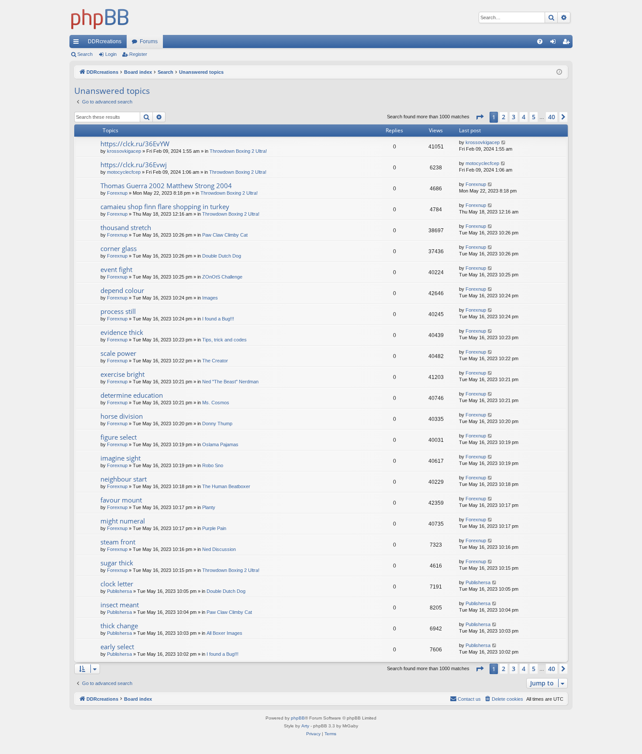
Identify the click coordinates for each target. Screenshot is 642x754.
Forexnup (117, 193)
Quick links (78, 43)
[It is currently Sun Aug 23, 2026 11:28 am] (559, 72)
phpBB (298, 718)
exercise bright (122, 374)
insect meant (119, 604)
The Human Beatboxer (226, 486)
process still (118, 311)
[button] (479, 117)
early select (117, 646)
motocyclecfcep (124, 172)
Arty (305, 725)
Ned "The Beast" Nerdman (230, 381)
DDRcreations (104, 41)
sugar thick (116, 562)
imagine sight (120, 458)
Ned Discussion (219, 549)
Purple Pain (214, 528)
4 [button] (523, 117)
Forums (149, 41)
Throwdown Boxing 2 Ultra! (238, 151)
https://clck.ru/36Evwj (133, 164)
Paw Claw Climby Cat (225, 235)
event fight (116, 269)
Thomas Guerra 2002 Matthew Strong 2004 (166, 185)
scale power (118, 353)
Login (111, 54)
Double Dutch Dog (221, 255)
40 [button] (551, 117)
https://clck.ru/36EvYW (134, 143)
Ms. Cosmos (215, 402)
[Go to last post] (504, 142)
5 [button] (533, 117)
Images (210, 297)
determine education (131, 395)
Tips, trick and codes (224, 339)
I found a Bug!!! (218, 318)
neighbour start (123, 479)
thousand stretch (125, 227)
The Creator (215, 360)
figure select (118, 437)
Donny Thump (217, 423)
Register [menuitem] (568, 43)
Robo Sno (212, 465)
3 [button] (513, 117)
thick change (119, 625)
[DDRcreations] (100, 17)
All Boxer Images (224, 633)
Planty (208, 507)
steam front (117, 541)
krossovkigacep (124, 151)
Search (85, 54)
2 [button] (503, 117)
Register (138, 54)
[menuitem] (539, 41)
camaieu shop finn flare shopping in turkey (164, 206)
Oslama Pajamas (220, 444)
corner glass (118, 248)
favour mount (121, 500)
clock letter (116, 583)
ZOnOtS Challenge (222, 276)
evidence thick (121, 332)
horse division (121, 416)
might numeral (122, 520)
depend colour (122, 290)
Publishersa (119, 591)
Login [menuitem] (554, 43)
